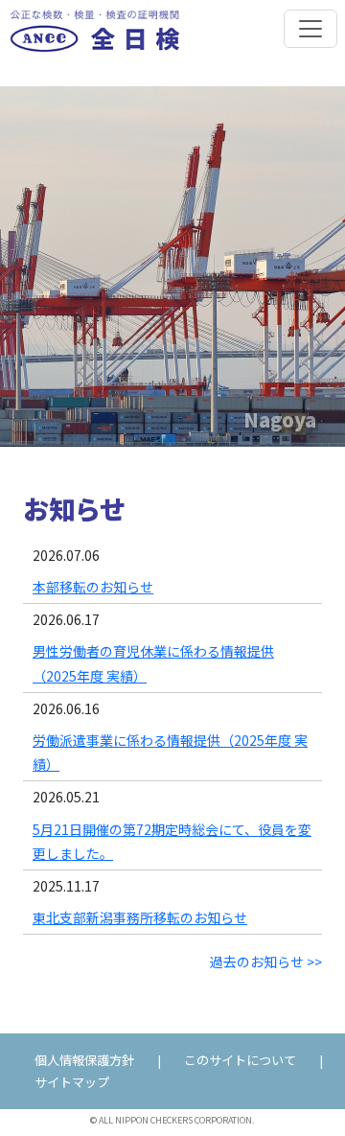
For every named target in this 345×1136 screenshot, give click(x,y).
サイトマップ (71, 1082)
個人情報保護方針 (84, 1060)
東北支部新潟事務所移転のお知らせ (140, 917)
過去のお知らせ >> (266, 961)
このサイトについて (240, 1060)
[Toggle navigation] (310, 29)
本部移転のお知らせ (93, 586)
